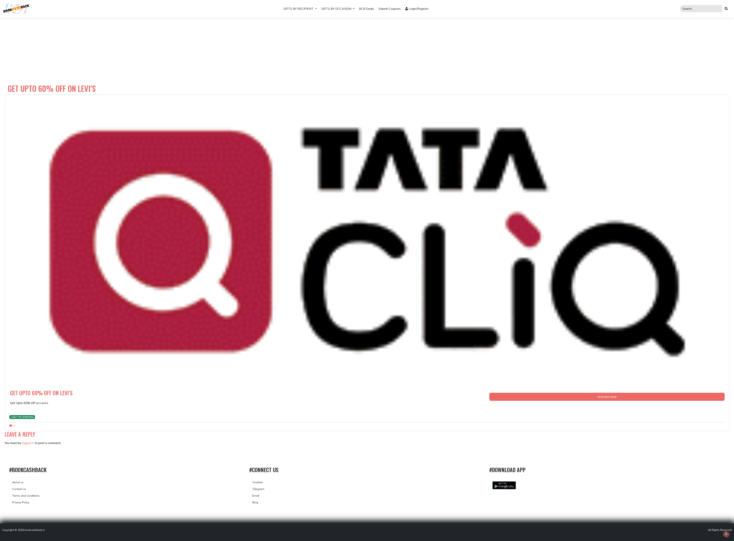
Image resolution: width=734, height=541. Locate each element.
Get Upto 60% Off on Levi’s (41, 393)
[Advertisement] (367, 46)
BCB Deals (366, 9)
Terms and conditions (26, 495)
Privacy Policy (20, 502)
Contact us (19, 489)
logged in (28, 443)
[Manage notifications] (726, 534)
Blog (255, 502)
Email (255, 495)
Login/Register (418, 9)
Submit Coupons (389, 9)
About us (18, 482)
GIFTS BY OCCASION (336, 9)
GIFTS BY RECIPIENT (298, 9)
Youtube (257, 482)
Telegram (258, 489)
